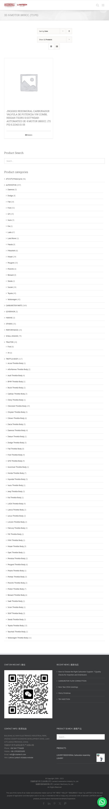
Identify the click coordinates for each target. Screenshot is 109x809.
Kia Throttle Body (14, 497)
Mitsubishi (11, 250)
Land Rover (12, 238)
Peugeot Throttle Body (16, 564)
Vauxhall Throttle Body (16, 631)
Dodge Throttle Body (16, 442)
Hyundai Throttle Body (16, 479)
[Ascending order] (69, 31)
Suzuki (10, 287)
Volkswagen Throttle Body (18, 638)
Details (29, 135)
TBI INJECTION (64, 699)
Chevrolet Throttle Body (17, 406)
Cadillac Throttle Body (16, 394)
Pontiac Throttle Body (16, 577)
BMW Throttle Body (15, 381)
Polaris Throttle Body (16, 570)
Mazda (10, 244)
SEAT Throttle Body (15, 613)
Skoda (10, 281)
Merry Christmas (64, 693)
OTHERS (9, 324)
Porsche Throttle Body (16, 583)
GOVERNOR (10, 311)
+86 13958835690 (18, 751)
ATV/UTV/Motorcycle (14, 179)
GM (9, 214)
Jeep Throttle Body (15, 491)
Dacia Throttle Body (15, 424)
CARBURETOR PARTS (14, 305)
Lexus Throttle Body (15, 516)
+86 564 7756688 (17, 748)
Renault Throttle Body (16, 595)
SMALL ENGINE (12, 336)
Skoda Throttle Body (15, 619)
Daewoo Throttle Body (16, 430)
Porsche (11, 269)
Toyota (10, 293)
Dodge (10, 195)
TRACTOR (9, 342)
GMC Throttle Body (15, 461)
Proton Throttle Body (16, 589)
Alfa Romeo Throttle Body (18, 369)
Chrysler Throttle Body (16, 412)
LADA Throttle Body (15, 503)
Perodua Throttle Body (16, 558)
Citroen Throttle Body (16, 418)
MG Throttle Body (14, 534)
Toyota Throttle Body (16, 625)
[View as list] (57, 46)
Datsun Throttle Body (16, 436)
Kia (9, 226)
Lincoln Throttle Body (16, 522)
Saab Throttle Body (15, 601)
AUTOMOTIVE (11, 185)
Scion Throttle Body (15, 607)
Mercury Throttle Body (16, 528)
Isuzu (10, 220)
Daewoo (11, 189)
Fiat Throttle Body (15, 449)
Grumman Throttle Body (17, 467)
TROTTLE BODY (12, 359)
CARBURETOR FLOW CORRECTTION (72, 681)
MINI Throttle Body (15, 540)
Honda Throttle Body (16, 473)
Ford (9, 208)
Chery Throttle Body (15, 400)
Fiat (9, 202)
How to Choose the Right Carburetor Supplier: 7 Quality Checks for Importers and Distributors (79, 673)
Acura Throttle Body (15, 363)
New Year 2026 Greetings (68, 687)
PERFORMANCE (12, 330)
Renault (11, 275)
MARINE (9, 318)
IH (9, 353)
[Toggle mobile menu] (103, 5)
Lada (9, 232)
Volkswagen (12, 299)
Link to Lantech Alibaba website (21, 757)
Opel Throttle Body (15, 552)
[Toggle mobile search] (97, 5)
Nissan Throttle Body (16, 546)
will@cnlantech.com (18, 754)
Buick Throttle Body (15, 387)
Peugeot (11, 263)
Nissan (10, 256)
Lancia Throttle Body (16, 510)
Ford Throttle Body (15, 455)
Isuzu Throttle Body (15, 485)
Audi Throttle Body (15, 375)
